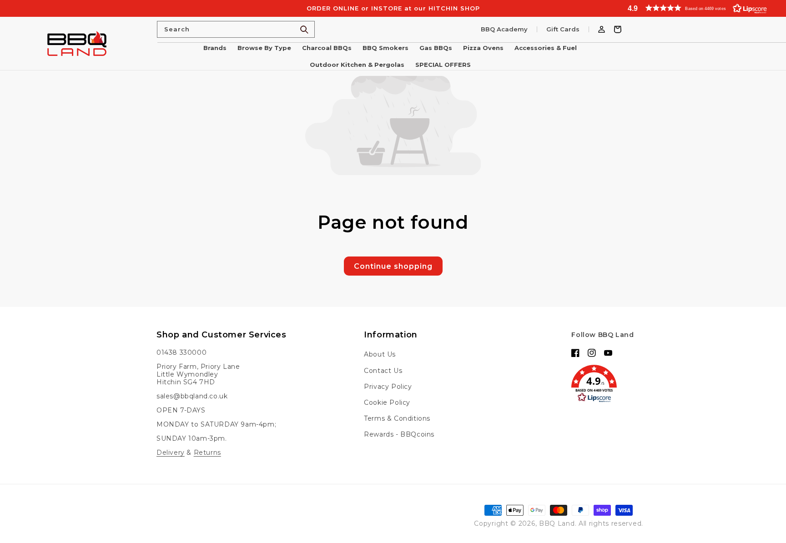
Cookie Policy (387, 402)
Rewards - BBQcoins (399, 434)
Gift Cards (562, 29)
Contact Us (383, 371)
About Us (380, 354)
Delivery (170, 452)
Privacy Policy (388, 386)
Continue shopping (393, 266)
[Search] (304, 29)
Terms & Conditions (397, 418)
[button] (702, 8)
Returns (207, 452)
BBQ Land (557, 523)
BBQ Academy (504, 29)
